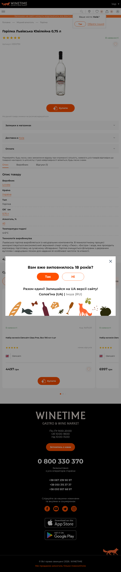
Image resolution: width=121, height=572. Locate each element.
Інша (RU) (74, 294)
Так (48, 277)
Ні (73, 277)
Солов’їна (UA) (51, 294)
